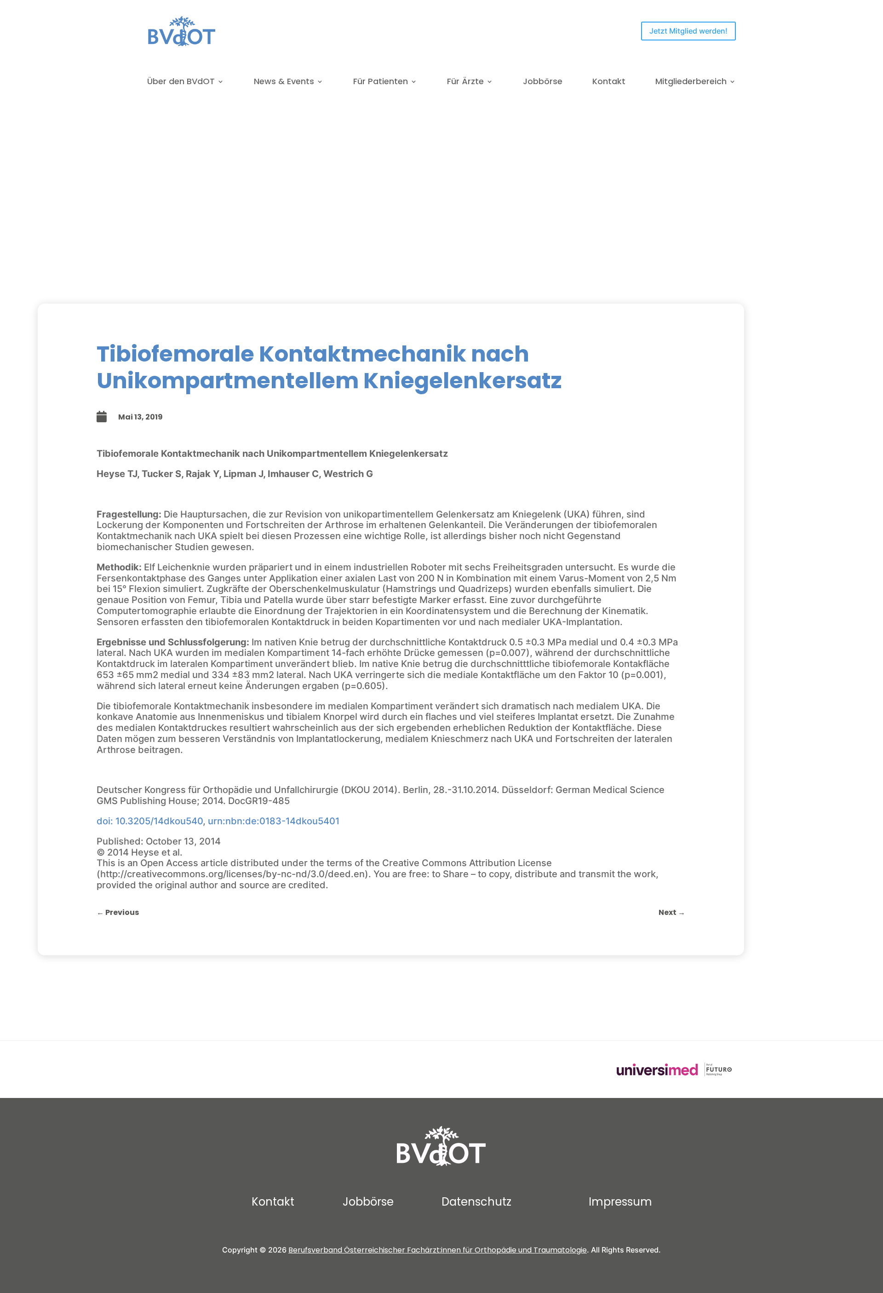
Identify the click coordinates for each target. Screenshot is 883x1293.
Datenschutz (476, 1201)
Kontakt (608, 82)
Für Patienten (380, 82)
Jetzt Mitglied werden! (688, 30)
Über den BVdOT (181, 82)
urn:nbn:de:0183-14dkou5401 (273, 821)
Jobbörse (542, 82)
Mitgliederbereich (691, 82)
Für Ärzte (465, 82)
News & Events (284, 82)
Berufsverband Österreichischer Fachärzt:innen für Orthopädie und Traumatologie (437, 1250)
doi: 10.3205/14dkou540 (150, 821)
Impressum (620, 1201)
